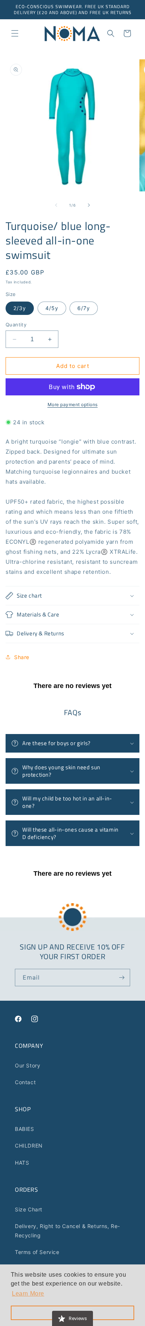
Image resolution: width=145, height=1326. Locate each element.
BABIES (24, 1129)
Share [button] (21, 657)
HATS (22, 1162)
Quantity (16, 325)
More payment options (73, 404)
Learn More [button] (28, 1293)
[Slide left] (56, 205)
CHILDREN (29, 1145)
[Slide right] (89, 205)
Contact (25, 1082)
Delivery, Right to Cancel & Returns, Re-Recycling (67, 1230)
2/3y (19, 308)
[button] (15, 33)
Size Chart (28, 1209)
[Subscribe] (121, 977)
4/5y (51, 308)
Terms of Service (37, 1252)
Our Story (27, 1065)
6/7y (83, 308)
